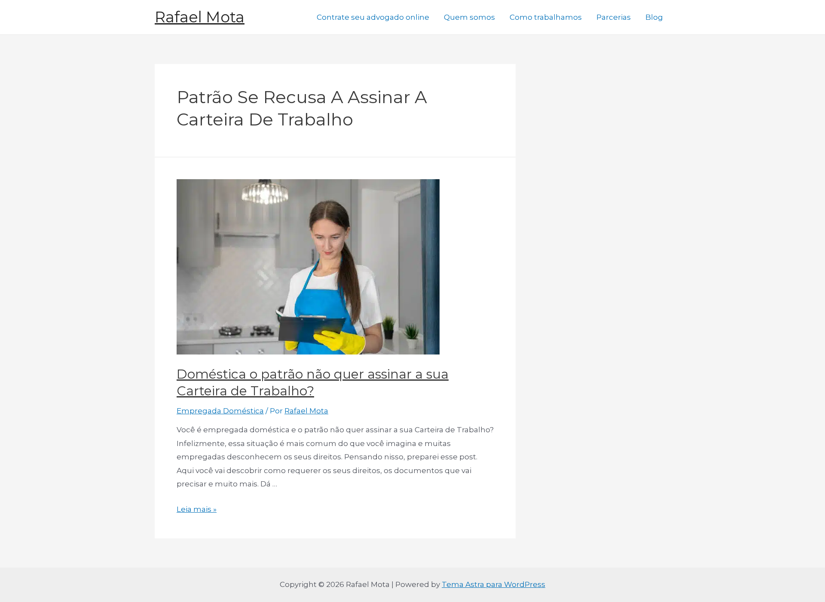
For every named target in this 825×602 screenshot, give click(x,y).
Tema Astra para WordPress (493, 584)
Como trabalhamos (546, 17)
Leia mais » (197, 509)
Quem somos (469, 17)
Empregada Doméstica (220, 410)
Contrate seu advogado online (373, 17)
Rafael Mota (199, 17)
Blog (654, 17)
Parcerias (613, 17)
